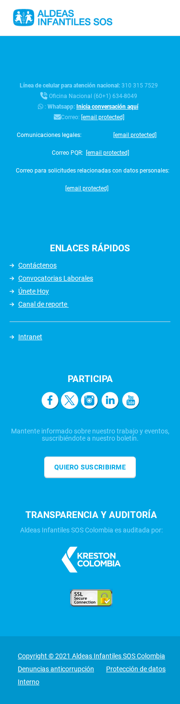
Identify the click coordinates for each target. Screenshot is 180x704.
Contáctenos (37, 265)
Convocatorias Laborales (55, 278)
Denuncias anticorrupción (56, 669)
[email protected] (102, 117)
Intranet (30, 337)
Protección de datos (136, 669)
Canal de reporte (43, 304)
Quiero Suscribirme (90, 467)
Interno (28, 682)
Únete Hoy (33, 291)
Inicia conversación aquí (107, 106)
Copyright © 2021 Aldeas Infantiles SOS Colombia (91, 656)
